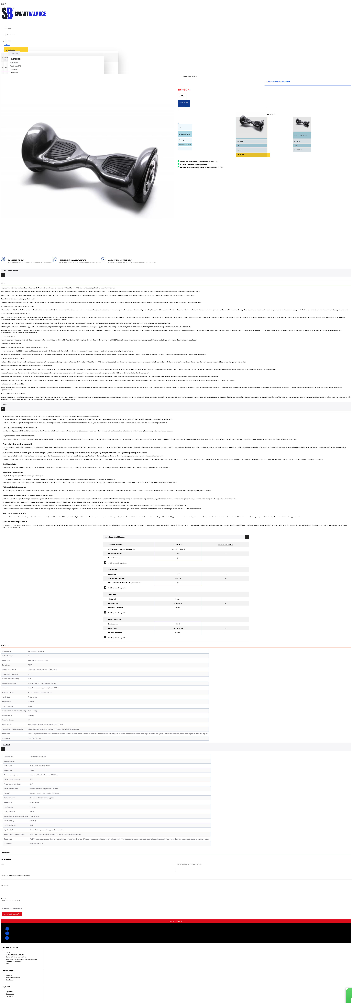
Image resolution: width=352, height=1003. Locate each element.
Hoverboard (15, 59)
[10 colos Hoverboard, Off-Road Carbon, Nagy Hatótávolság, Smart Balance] (87, 161)
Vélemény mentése (176, 921)
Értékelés (3, 898)
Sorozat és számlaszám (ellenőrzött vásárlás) (189, 864)
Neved (2, 864)
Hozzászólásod (5, 885)
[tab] (176, 273)
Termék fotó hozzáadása (12, 914)
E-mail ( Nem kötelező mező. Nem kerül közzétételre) (15, 875)
